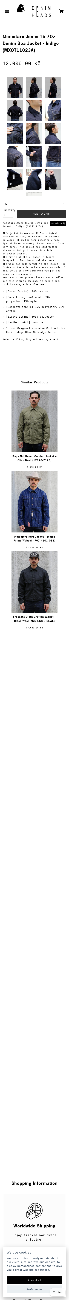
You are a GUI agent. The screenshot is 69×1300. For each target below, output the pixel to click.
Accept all (34, 1280)
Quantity (8, 210)
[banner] (34, 12)
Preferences (34, 1289)
